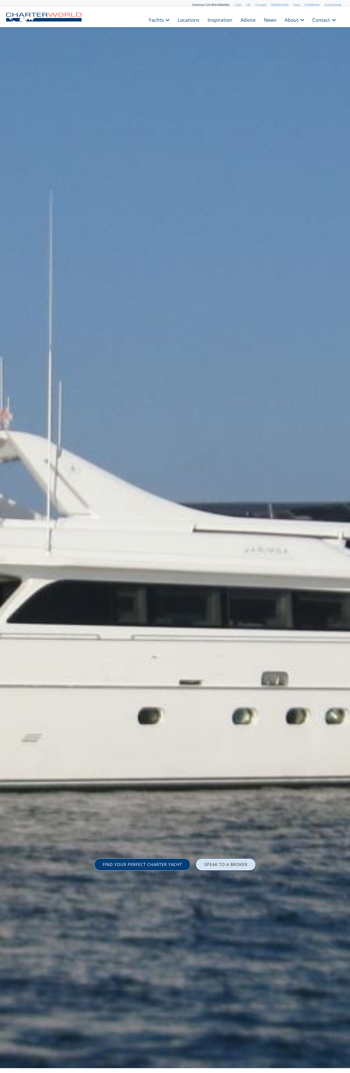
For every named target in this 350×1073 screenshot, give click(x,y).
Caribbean (312, 4)
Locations (188, 19)
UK (248, 4)
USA (238, 4)
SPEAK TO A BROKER (226, 864)
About (291, 19)
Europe (260, 4)
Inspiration (220, 19)
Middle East (280, 4)
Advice (248, 19)
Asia (296, 4)
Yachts (156, 19)
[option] (175, 536)
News (270, 19)
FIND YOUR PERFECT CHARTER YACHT (142, 864)
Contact (321, 19)
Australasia (333, 4)
